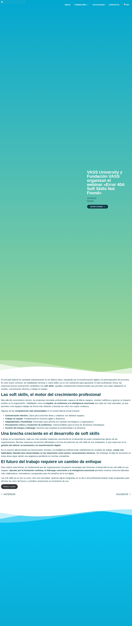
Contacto (114, 5)
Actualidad (99, 5)
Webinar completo (9, 486)
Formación (80, 5)
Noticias (90, 201)
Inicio (67, 5)
